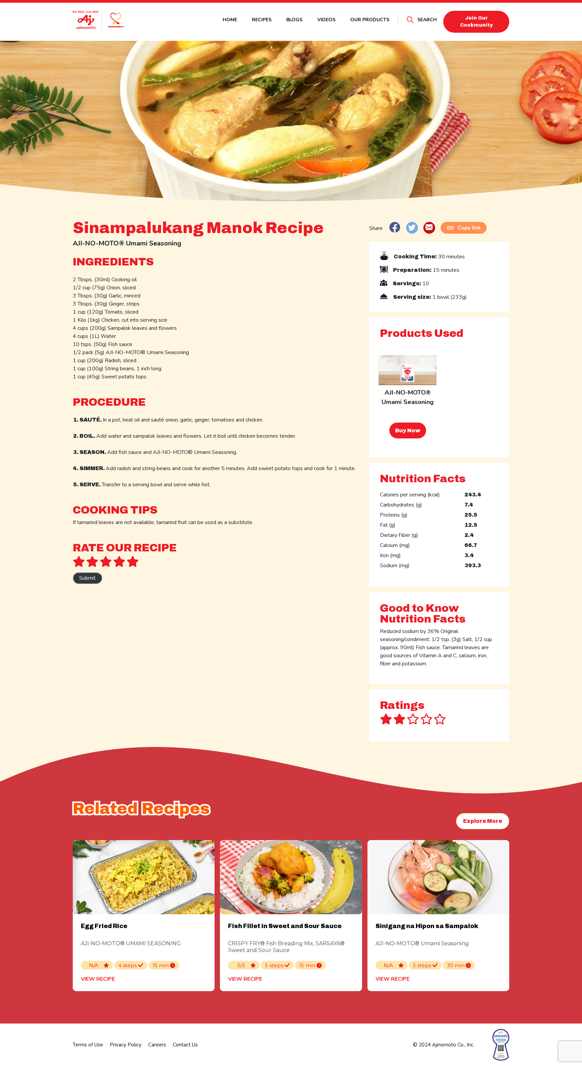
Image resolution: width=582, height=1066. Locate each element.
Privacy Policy (125, 1044)
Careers (157, 1044)
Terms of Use (88, 1044)
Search (427, 20)
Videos (326, 20)
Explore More (482, 821)
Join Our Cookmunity (476, 22)
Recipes (261, 20)
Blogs (294, 20)
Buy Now (407, 430)
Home (230, 20)
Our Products (369, 20)
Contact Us (185, 1044)
